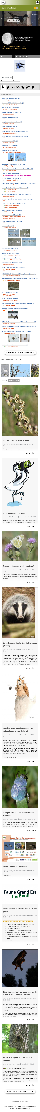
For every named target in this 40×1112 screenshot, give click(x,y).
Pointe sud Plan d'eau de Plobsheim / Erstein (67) (15, 308)
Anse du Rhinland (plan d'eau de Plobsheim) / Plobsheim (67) (18, 303)
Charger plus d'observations (20, 352)
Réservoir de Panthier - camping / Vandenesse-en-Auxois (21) (19, 183)
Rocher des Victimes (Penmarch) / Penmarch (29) (15, 188)
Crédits (26, 1101)
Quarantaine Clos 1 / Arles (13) (10, 141)
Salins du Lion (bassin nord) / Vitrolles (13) (13, 164)
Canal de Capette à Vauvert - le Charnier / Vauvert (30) (16, 194)
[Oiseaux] (3, 87)
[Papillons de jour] (32, 87)
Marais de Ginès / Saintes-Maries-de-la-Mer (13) (15, 131)
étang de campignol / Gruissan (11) (11, 112)
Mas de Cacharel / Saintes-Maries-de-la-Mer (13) (15, 136)
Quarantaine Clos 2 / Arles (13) (10, 145)
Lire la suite (30, 453)
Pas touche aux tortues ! (14, 928)
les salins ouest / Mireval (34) (10, 248)
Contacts (22, 1101)
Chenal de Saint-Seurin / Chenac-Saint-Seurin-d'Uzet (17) (17, 169)
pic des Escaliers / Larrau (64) (10, 298)
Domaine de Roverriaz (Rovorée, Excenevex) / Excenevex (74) (19, 326)
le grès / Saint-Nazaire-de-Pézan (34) (12, 221)
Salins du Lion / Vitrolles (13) (9, 150)
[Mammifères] (8, 87)
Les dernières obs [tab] (7, 77)
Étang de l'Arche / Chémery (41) (10, 253)
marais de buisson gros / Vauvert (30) (12, 210)
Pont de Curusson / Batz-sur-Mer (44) (12, 263)
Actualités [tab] (4, 380)
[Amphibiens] (22, 87)
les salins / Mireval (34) (8, 226)
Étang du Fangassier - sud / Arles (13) (12, 122)
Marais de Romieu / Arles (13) (10, 126)
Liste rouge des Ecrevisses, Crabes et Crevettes (20, 924)
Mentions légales (15, 1101)
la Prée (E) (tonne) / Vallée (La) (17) (11, 173)
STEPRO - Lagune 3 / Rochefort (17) (11, 178)
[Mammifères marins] (13, 87)
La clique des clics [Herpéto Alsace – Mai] (19, 930)
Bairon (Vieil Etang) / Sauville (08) (11, 98)
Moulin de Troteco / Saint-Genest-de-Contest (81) (15, 345)
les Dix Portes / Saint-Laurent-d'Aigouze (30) (14, 204)
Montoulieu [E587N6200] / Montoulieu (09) (13, 103)
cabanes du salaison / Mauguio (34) (11, 215)
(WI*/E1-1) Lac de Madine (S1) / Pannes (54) (13, 267)
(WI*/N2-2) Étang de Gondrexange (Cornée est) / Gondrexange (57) (20, 278)
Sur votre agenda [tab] (14, 380)
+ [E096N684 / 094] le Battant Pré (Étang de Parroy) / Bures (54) (19, 274)
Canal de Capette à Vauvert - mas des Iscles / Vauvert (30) (17, 199)
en (37, 7)
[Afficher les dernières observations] (10, 81)
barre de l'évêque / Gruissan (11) (10, 107)
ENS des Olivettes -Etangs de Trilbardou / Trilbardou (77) (17, 331)
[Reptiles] (18, 87)
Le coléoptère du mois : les (18, 926)
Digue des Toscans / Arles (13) (10, 117)
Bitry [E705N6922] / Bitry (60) (10, 292)
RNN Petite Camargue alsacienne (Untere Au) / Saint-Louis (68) (19, 322)
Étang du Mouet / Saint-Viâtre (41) (11, 258)
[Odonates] (27, 87)
